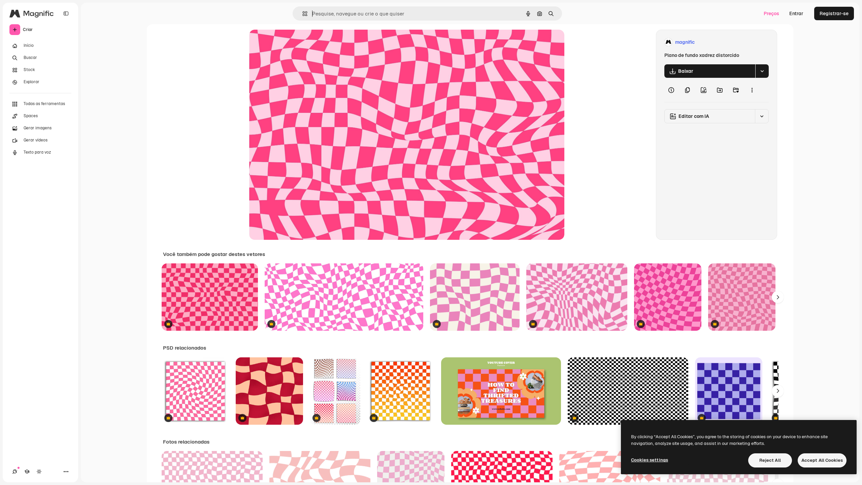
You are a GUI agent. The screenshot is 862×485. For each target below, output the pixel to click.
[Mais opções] (752, 90)
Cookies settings (649, 460)
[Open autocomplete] (302, 13)
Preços (771, 13)
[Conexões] (14, 471)
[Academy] (27, 471)
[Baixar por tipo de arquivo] (762, 71)
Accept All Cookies (822, 460)
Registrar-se (834, 13)
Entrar (796, 13)
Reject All (770, 460)
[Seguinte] (778, 297)
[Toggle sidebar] (66, 13)
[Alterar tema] (39, 471)
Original (292, 42)
